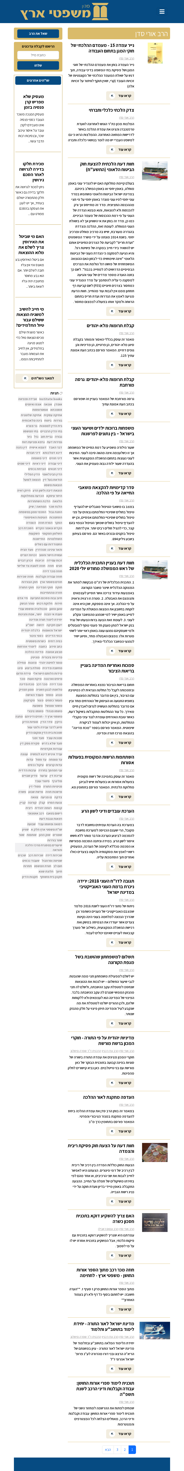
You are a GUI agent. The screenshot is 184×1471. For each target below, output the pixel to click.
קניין (23, 803)
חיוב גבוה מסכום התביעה (46, 598)
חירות (58, 603)
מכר (22, 679)
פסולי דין (35, 786)
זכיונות (39, 560)
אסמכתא (56, 410)
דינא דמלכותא (52, 453)
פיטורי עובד (42, 781)
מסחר (49, 695)
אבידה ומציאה (27, 399)
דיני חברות (33, 453)
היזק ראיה (24, 490)
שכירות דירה (54, 855)
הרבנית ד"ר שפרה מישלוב (85, 1051)
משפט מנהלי (54, 711)
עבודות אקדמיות (51, 749)
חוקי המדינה (44, 587)
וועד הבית (26, 550)
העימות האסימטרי (35, 517)
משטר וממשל (53, 706)
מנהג (58, 695)
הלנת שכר (55, 507)
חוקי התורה (26, 587)
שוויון (25, 829)
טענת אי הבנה (53, 614)
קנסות (58, 808)
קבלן (42, 803)
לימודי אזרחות (26, 646)
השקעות (34, 533)
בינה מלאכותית (32, 420)
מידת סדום (23, 673)
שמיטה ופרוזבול (52, 861)
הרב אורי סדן (126, 58)
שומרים (57, 835)
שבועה (31, 824)
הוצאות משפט (53, 485)
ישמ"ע (30, 625)
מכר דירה (56, 684)
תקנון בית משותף (51, 877)
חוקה (58, 587)
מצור (40, 700)
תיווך (59, 871)
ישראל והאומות (52, 630)
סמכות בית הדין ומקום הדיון (44, 733)
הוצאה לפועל (32, 480)
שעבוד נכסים (30, 861)
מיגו (20, 668)
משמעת (38, 706)
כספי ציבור (36, 636)
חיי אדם (23, 598)
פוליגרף (57, 781)
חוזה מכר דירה (52, 571)
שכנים (22, 855)
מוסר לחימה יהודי (50, 663)
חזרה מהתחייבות (51, 593)
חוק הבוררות (30, 582)
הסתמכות (55, 517)
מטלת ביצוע (32, 668)
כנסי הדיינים (54, 636)
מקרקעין (29, 700)
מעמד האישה (34, 695)
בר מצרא (31, 426)
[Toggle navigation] (162, 11)
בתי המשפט (30, 431)
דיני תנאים (55, 469)
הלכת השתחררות (39, 501)
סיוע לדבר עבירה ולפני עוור (44, 727)
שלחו (38, 65)
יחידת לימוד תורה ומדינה (45, 620)
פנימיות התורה (52, 786)
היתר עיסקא (54, 496)
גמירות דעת (54, 442)
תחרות (27, 866)
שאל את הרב (38, 33)
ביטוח (47, 420)
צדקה (58, 797)
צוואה (34, 797)
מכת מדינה (26, 684)
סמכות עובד (54, 738)
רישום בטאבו (54, 813)
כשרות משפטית (36, 641)
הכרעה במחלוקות (32, 496)
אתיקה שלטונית (31, 415)
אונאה (48, 404)
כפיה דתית (55, 641)
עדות (29, 759)
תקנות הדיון (30, 877)
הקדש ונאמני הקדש (49, 528)
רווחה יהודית (43, 808)
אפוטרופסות (40, 410)
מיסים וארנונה (53, 679)
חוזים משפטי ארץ (51, 582)
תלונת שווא (46, 871)
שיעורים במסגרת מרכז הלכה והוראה (43, 847)
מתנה (19, 716)
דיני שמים (24, 463)
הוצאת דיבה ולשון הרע (47, 490)
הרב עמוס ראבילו (108, 1229)
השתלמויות (54, 539)
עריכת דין (56, 776)
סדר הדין (46, 722)
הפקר (58, 523)
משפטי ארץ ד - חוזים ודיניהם (43, 716)
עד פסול (40, 759)
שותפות (32, 835)
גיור (29, 437)
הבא (108, 1449)
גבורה (58, 437)
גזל (36, 437)
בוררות (58, 420)
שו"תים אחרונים (38, 80)
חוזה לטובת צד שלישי (31, 566)
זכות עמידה (54, 560)
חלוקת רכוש (45, 603)
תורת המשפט (42, 866)
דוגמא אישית (37, 447)
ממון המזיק (26, 690)
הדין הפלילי (32, 474)
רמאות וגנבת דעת (50, 819)
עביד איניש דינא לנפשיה (46, 754)
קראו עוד (124, 95)
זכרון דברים (25, 560)
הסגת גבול (55, 512)
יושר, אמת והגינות (30, 614)
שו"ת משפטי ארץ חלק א (46, 829)
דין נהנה (21, 447)
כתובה (43, 646)
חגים (59, 566)
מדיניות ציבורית (52, 657)
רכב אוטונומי (36, 813)
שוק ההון (44, 835)
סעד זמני (38, 738)
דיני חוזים (55, 458)
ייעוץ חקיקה (54, 625)
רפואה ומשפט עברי (50, 824)
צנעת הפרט (54, 803)
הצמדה (31, 523)
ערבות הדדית (27, 770)
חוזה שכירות (25, 576)
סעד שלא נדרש (52, 743)
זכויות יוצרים (28, 555)
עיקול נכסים (36, 765)
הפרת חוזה (45, 523)
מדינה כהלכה (34, 652)
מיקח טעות (34, 679)
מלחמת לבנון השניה (49, 690)
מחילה (21, 663)
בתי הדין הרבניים (51, 431)
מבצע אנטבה (54, 652)
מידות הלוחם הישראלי (47, 673)
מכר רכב (41, 684)
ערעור (43, 776)
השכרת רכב (25, 528)
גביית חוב (47, 437)
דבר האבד (55, 447)
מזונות (32, 663)
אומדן (58, 404)
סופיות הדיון (30, 722)
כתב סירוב (55, 646)
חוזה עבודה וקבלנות (49, 576)
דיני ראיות (39, 463)
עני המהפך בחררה (50, 770)
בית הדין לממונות (50, 426)
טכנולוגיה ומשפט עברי (32, 609)
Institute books (50, 399)
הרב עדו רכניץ (110, 1051)
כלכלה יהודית (30, 630)
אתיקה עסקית (53, 415)
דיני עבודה (55, 463)
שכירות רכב (35, 855)
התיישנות (39, 539)
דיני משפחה (39, 458)
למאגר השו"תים (42, 378)
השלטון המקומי (52, 533)
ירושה (40, 625)
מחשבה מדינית (52, 668)
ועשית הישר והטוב (50, 555)
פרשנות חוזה (53, 792)
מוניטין (35, 657)
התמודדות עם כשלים (48, 544)
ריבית (29, 808)
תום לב (57, 866)
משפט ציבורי (35, 711)
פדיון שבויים (29, 776)
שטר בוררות (54, 840)
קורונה (32, 803)
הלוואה (57, 501)
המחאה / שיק (37, 507)
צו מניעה (46, 797)
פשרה (22, 792)
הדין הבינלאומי (52, 474)
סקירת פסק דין (29, 743)
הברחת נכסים (37, 469)
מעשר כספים (54, 700)
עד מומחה (55, 759)
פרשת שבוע (35, 792)
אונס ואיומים (33, 404)
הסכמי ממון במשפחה (32, 512)
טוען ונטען (55, 609)
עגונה (24, 754)
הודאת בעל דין (52, 480)
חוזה (51, 566)
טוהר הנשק (27, 603)
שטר (21, 835)
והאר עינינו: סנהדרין (48, 550)
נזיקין (58, 722)
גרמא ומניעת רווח (33, 442)
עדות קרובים (54, 765)
